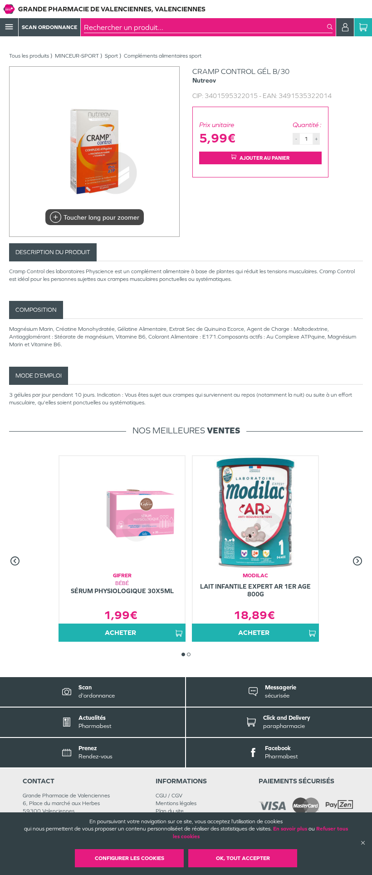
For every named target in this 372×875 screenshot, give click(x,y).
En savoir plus (290, 829)
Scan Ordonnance (49, 27)
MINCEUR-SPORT (77, 56)
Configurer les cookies (129, 858)
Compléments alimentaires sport (162, 56)
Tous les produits (29, 56)
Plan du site (170, 811)
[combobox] (205, 27)
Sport (111, 56)
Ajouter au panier (264, 158)
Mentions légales (176, 803)
